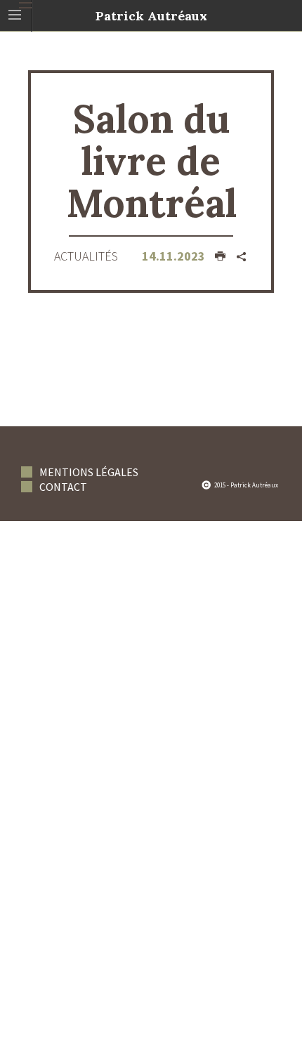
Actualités (86, 256)
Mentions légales (88, 472)
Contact (63, 487)
